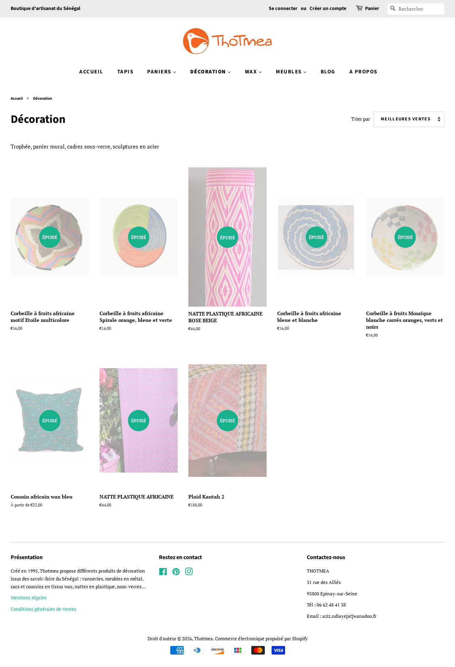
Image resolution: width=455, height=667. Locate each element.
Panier (372, 8)
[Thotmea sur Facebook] (163, 573)
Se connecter (283, 8)
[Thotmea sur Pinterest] (176, 573)
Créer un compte (328, 8)
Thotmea (203, 639)
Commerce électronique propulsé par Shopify (261, 639)
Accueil (17, 98)
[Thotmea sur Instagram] (189, 573)
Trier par (360, 119)
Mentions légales (29, 598)
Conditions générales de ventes (43, 609)
